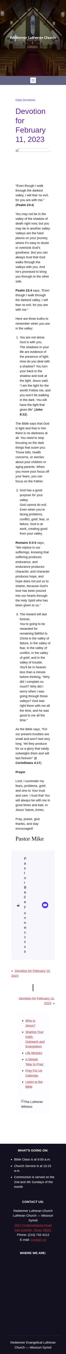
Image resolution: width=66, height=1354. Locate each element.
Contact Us (38, 1240)
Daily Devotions (25, 100)
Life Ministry (33, 1053)
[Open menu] (33, 80)
